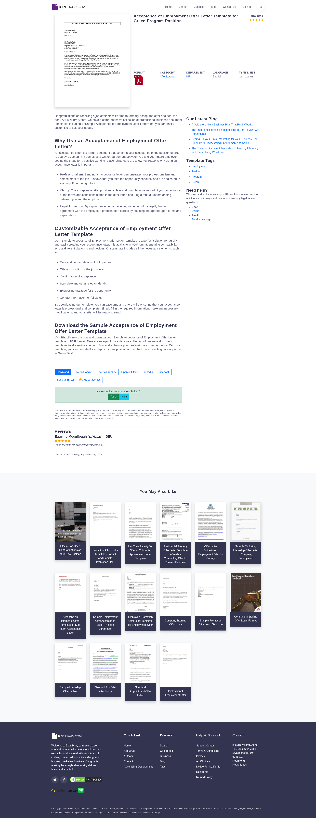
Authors (128, 756)
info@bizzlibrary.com (244, 745)
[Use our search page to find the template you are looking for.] (261, 7)
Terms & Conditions (207, 750)
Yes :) (113, 396)
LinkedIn (148, 372)
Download (63, 372)
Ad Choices (203, 761)
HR (188, 76)
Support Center (205, 745)
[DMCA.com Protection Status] (85, 779)
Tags (163, 766)
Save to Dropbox (106, 372)
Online (195, 211)
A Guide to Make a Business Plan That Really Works (222, 124)
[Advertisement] (197, 46)
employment (199, 166)
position (196, 171)
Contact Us (229, 6)
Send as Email (65, 379)
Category (199, 6)
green (195, 182)
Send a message (201, 219)
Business (165, 756)
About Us (129, 750)
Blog (213, 6)
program (197, 176)
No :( (124, 396)
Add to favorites (91, 379)
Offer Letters (167, 76)
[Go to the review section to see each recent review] (256, 19)
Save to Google (83, 372)
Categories (166, 750)
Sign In (247, 6)
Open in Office (129, 372)
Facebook (164, 372)
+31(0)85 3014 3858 (244, 748)
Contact (128, 761)
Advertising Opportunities (138, 766)
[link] (55, 779)
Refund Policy (204, 777)
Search (183, 6)
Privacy (200, 756)
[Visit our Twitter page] (55, 779)
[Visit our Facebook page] (63, 779)
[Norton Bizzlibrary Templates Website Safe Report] (67, 790)
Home (168, 6)
